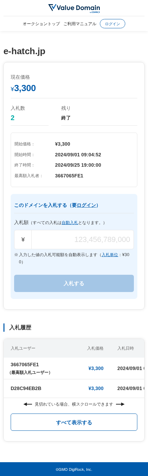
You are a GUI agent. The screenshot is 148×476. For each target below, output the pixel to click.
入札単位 (110, 254)
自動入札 (70, 222)
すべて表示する (74, 422)
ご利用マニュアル (79, 23)
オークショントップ (41, 23)
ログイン (112, 23)
